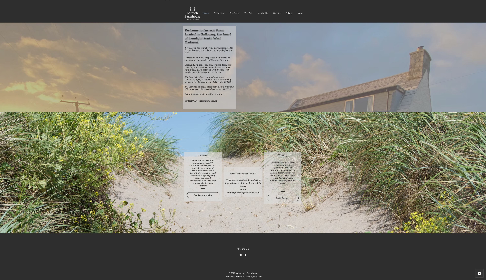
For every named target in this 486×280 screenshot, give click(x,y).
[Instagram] (240, 255)
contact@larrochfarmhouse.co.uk (201, 100)
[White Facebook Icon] (245, 255)
